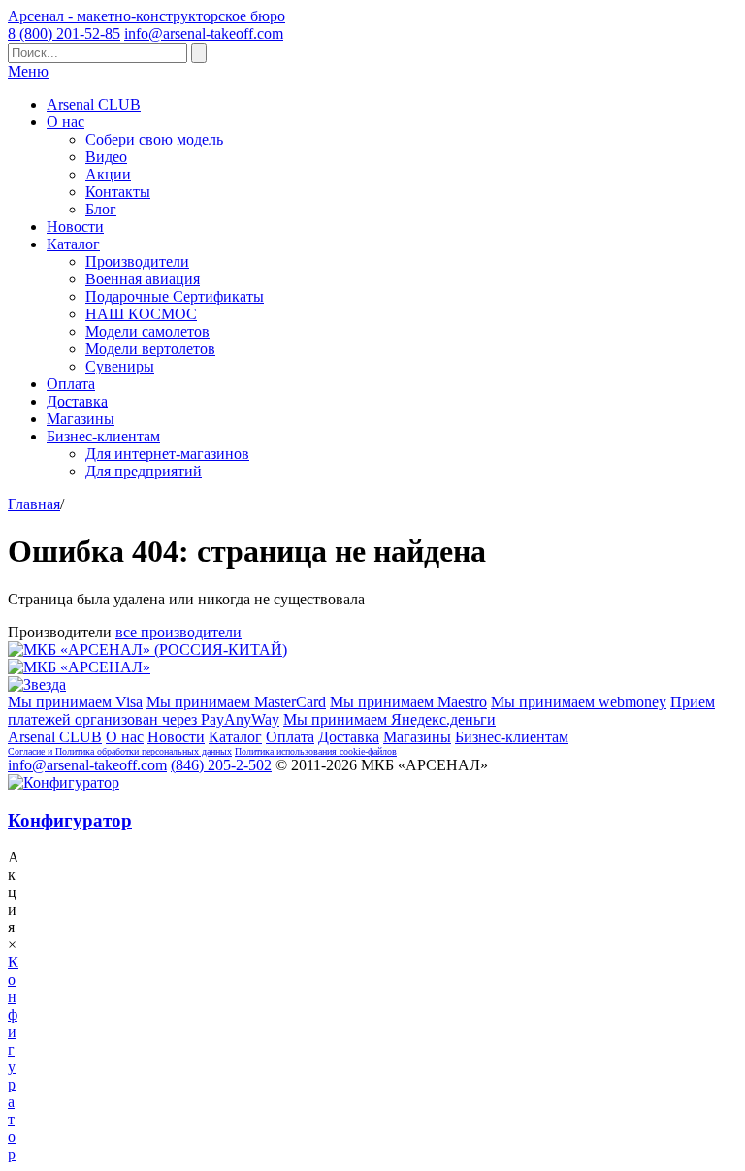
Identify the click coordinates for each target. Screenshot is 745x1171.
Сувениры (119, 366)
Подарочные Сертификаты (174, 296)
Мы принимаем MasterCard (236, 702)
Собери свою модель (154, 139)
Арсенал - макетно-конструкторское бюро (146, 16)
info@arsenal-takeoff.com (203, 33)
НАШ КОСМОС (141, 314)
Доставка (77, 401)
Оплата (71, 383)
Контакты (117, 191)
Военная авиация (142, 279)
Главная (34, 504)
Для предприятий (143, 471)
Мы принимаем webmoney (578, 702)
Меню (28, 71)
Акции (108, 174)
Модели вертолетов (150, 349)
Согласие (28, 751)
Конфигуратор (70, 820)
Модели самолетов (147, 331)
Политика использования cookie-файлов (316, 751)
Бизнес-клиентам (103, 436)
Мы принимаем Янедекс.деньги (389, 719)
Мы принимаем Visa (75, 702)
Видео (106, 156)
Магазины (80, 418)
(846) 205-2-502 (221, 765)
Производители (137, 261)
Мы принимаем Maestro (408, 702)
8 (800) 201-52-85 (64, 33)
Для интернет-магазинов (167, 453)
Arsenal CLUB (94, 104)
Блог (100, 209)
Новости (75, 226)
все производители (178, 632)
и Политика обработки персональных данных (140, 751)
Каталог (73, 244)
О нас (65, 122)
